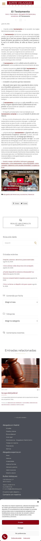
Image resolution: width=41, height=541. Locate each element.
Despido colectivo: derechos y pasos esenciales (18, 259)
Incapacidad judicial (9, 393)
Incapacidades (10, 461)
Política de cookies (16, 538)
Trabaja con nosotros (12, 443)
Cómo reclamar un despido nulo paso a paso (17, 284)
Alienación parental (11, 467)
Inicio (7, 14)
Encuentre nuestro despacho (11, 492)
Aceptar (20, 522)
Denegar (20, 528)
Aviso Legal (26, 538)
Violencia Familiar (11, 464)
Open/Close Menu (3, 3)
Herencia (31, 194)
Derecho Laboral (11, 473)
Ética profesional (11, 434)
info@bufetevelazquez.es (14, 489)
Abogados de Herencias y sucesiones (15, 194)
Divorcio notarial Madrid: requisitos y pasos (16, 278)
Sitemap (8, 449)
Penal (7, 455)
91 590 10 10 (11, 485)
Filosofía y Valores (11, 431)
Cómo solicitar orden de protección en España (18, 266)
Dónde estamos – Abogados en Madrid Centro (19, 440)
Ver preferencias (20, 533)
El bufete (8, 428)
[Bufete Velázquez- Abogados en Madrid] (20, 3)
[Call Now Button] (4, 536)
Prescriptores (10, 446)
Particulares (14, 14)
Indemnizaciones (11, 470)
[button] (38, 502)
